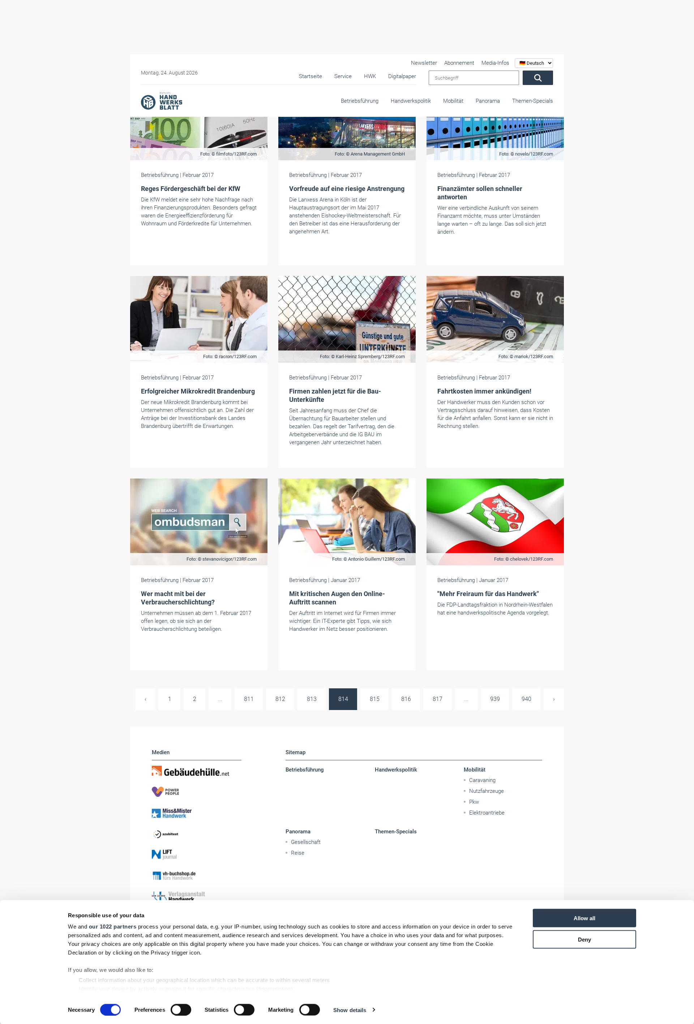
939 (495, 699)
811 (249, 699)
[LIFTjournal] (196, 855)
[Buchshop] (196, 876)
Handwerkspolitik (411, 101)
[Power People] (196, 792)
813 (312, 699)
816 (406, 699)
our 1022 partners (113, 926)
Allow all (584, 918)
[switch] (181, 1009)
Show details (349, 1010)
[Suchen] (538, 78)
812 (280, 699)
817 (437, 699)
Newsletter (424, 63)
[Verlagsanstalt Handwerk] (196, 897)
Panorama (488, 101)
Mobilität (453, 101)
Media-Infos (495, 63)
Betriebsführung (359, 101)
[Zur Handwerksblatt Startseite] (161, 101)
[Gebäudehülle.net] (196, 771)
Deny (584, 939)
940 (526, 699)
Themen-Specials (532, 101)
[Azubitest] (196, 834)
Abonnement (459, 63)
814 (343, 699)
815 (375, 699)
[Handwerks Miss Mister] (196, 813)
